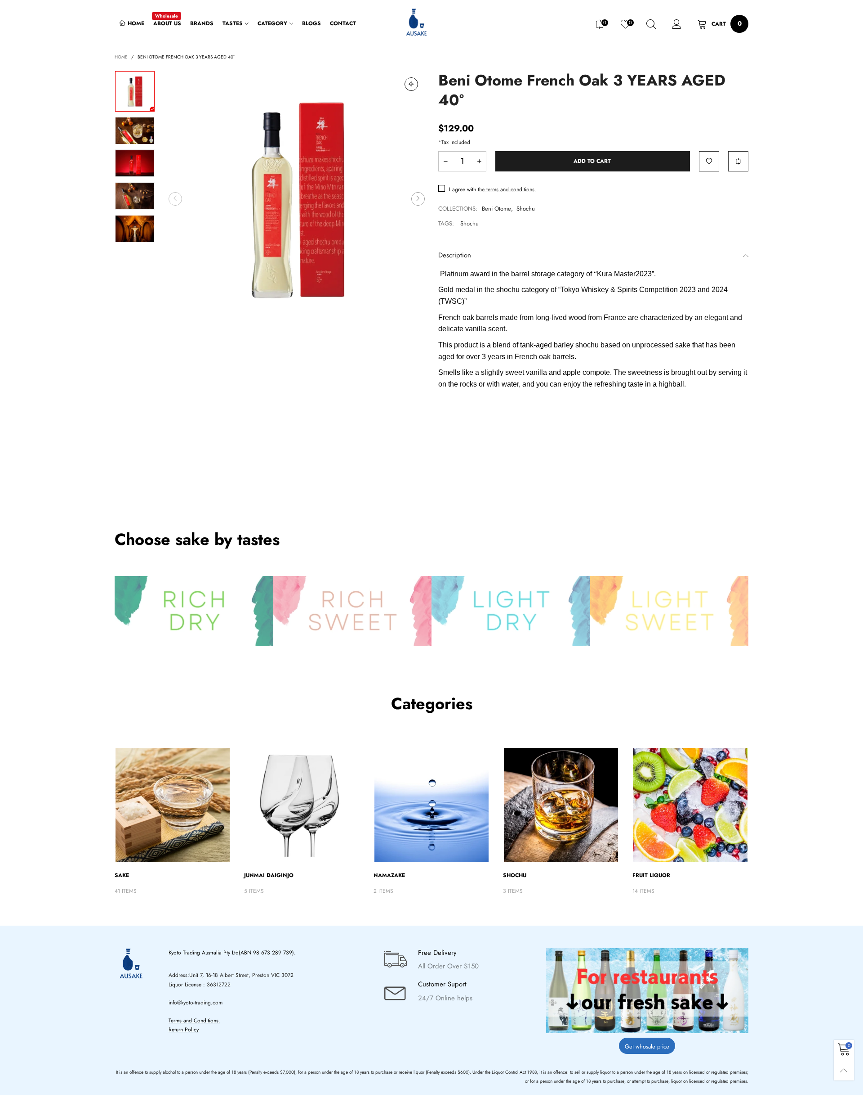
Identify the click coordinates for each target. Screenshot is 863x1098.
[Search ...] (651, 24)
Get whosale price (647, 1046)
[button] (175, 199)
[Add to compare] (738, 161)
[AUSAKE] (415, 23)
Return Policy (184, 1030)
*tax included (454, 142)
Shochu (525, 208)
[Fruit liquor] (690, 805)
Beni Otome (496, 208)
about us (167, 23)
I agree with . (492, 189)
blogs (311, 23)
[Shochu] (561, 805)
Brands (202, 23)
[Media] (411, 84)
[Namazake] (431, 805)
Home (136, 23)
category (272, 23)
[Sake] (173, 805)
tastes (232, 23)
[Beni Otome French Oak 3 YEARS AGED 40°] (297, 199)
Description (454, 255)
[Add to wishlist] (709, 161)
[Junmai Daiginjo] (302, 805)
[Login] (677, 24)
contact (343, 23)
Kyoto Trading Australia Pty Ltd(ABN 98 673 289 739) (231, 953)
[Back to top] (844, 1070)
